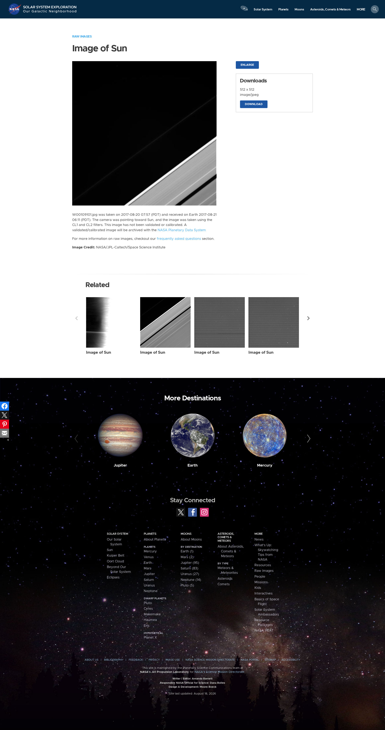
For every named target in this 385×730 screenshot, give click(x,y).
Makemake (152, 614)
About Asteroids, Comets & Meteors (231, 551)
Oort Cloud (115, 561)
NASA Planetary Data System (182, 230)
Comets (224, 584)
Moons (186, 533)
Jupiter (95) (190, 562)
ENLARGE (247, 65)
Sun (110, 550)
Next (309, 318)
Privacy (154, 660)
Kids (257, 587)
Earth (192, 465)
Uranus (149, 585)
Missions (261, 582)
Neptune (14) (191, 579)
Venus (149, 557)
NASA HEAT (264, 630)
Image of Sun (98, 352)
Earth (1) (187, 551)
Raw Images (82, 36)
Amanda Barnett (202, 678)
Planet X (150, 637)
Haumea (150, 620)
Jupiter (120, 465)
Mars (147, 568)
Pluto (148, 603)
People (259, 576)
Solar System (117, 533)
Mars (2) (187, 557)
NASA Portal (250, 660)
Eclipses (113, 577)
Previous (76, 318)
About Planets (155, 539)
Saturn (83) (189, 568)
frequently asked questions (179, 239)
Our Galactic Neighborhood (50, 12)
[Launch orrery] (244, 10)
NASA (15, 9)
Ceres (148, 608)
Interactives (263, 593)
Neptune (151, 591)
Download (254, 104)
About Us (91, 660)
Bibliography (113, 660)
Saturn (149, 579)
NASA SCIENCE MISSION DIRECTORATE (210, 660)
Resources (262, 565)
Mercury (264, 465)
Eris (146, 625)
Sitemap (270, 660)
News (258, 539)
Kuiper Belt (115, 555)
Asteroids (225, 578)
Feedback (136, 660)
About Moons (191, 539)
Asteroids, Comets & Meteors (226, 537)
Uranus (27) (190, 574)
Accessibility (291, 660)
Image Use (172, 660)
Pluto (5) (187, 585)
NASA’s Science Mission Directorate (219, 672)
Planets (150, 533)
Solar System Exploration (50, 6)
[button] (361, 9)
